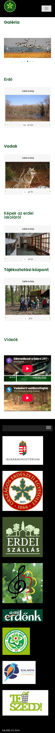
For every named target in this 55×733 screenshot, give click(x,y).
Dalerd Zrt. (16, 15)
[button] (24, 61)
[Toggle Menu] (48, 428)
